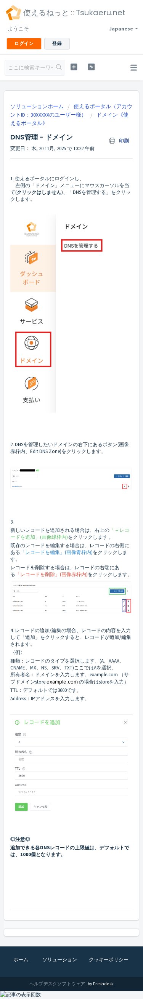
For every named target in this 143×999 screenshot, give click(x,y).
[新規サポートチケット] (74, 67)
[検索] (59, 67)
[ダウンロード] (57, 506)
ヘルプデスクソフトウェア (57, 983)
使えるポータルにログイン (44, 178)
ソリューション (59, 959)
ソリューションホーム (37, 106)
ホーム (20, 959)
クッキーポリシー (109, 959)
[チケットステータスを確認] (91, 67)
